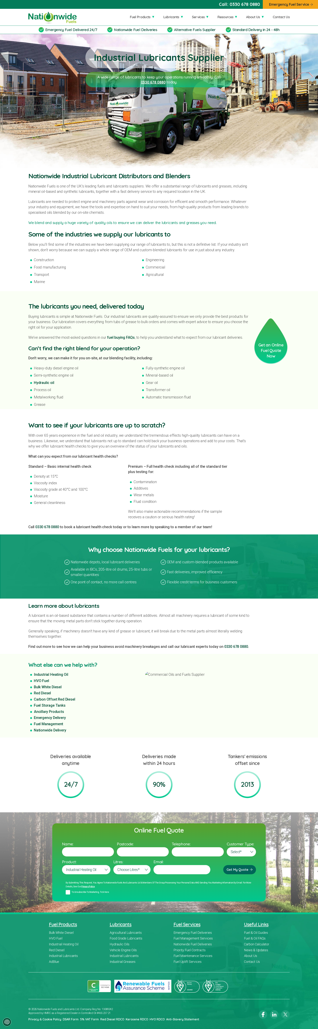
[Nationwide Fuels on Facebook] (263, 1014)
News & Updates (256, 950)
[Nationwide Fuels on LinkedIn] (274, 1014)
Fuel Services (187, 924)
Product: (69, 861)
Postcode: (125, 844)
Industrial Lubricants (63, 956)
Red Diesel (42, 693)
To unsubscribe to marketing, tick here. (90, 892)
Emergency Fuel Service (289, 4)
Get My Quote (237, 869)
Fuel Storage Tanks (50, 705)
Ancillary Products (49, 711)
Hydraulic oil (44, 382)
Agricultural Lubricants (126, 933)
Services (198, 17)
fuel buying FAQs (121, 337)
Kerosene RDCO (137, 1019)
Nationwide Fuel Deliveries (135, 29)
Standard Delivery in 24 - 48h (255, 29)
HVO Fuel (41, 681)
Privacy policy (88, 886)
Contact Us (281, 17)
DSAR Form (71, 1019)
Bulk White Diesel (48, 687)
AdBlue (54, 962)
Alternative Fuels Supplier (195, 29)
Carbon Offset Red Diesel (54, 699)
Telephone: (181, 844)
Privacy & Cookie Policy (44, 1019)
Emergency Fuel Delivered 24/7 (71, 29)
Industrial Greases (122, 962)
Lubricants (171, 17)
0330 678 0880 (245, 4)
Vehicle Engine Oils (123, 950)
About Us (253, 17)
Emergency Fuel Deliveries (193, 933)
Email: (158, 861)
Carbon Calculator (256, 944)
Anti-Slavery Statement (182, 1019)
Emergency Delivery (50, 717)
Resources (225, 17)
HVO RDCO (157, 1019)
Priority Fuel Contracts (190, 950)
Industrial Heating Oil (51, 674)
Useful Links (256, 924)
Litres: (118, 861)
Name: (67, 844)
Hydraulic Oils (119, 944)
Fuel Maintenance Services (193, 956)
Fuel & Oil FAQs (255, 938)
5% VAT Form (89, 1019)
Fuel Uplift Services (188, 962)
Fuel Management (48, 724)
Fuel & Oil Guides (256, 933)
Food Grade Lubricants (126, 938)
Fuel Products (140, 17)
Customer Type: (240, 844)
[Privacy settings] (7, 1022)
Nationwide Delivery (50, 730)
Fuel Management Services (193, 938)
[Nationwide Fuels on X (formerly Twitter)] (285, 1014)
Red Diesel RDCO (112, 1019)
